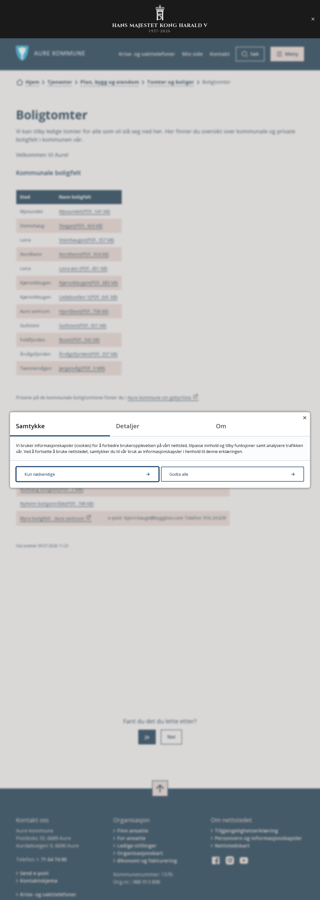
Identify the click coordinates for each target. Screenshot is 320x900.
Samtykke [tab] (30, 426)
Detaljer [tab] (127, 426)
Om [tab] (221, 426)
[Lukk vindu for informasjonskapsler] (304, 417)
